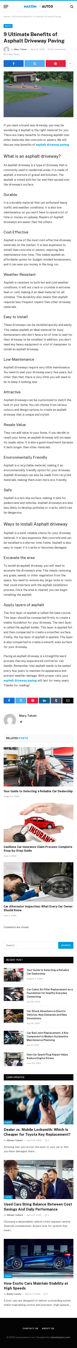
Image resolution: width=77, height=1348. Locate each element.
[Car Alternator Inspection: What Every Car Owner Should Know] (38, 882)
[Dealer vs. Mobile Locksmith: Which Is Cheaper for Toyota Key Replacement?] (38, 1104)
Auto (8, 26)
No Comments (58, 49)
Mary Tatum (20, 49)
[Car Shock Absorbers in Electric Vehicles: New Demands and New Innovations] (13, 1016)
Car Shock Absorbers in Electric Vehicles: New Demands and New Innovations (47, 1015)
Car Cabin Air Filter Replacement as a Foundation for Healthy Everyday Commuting (50, 993)
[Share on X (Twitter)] (35, 63)
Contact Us (30, 1328)
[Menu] (6, 7)
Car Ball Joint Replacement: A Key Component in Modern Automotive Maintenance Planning (47, 1036)
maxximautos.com (60, 1337)
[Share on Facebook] (14, 63)
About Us (48, 1328)
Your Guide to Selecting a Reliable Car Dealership (38, 791)
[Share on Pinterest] (56, 63)
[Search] (71, 7)
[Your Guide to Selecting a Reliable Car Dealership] (38, 766)
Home (7, 16)
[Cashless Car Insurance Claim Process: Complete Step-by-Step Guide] (38, 822)
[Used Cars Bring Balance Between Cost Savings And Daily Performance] (38, 1179)
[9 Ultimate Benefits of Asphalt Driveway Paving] (38, 94)
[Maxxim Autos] (38, 6)
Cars (8, 1122)
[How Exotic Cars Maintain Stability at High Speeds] (38, 1258)
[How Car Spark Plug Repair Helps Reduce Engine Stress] (13, 1059)
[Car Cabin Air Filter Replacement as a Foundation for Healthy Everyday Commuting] (13, 994)
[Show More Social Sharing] (70, 63)
